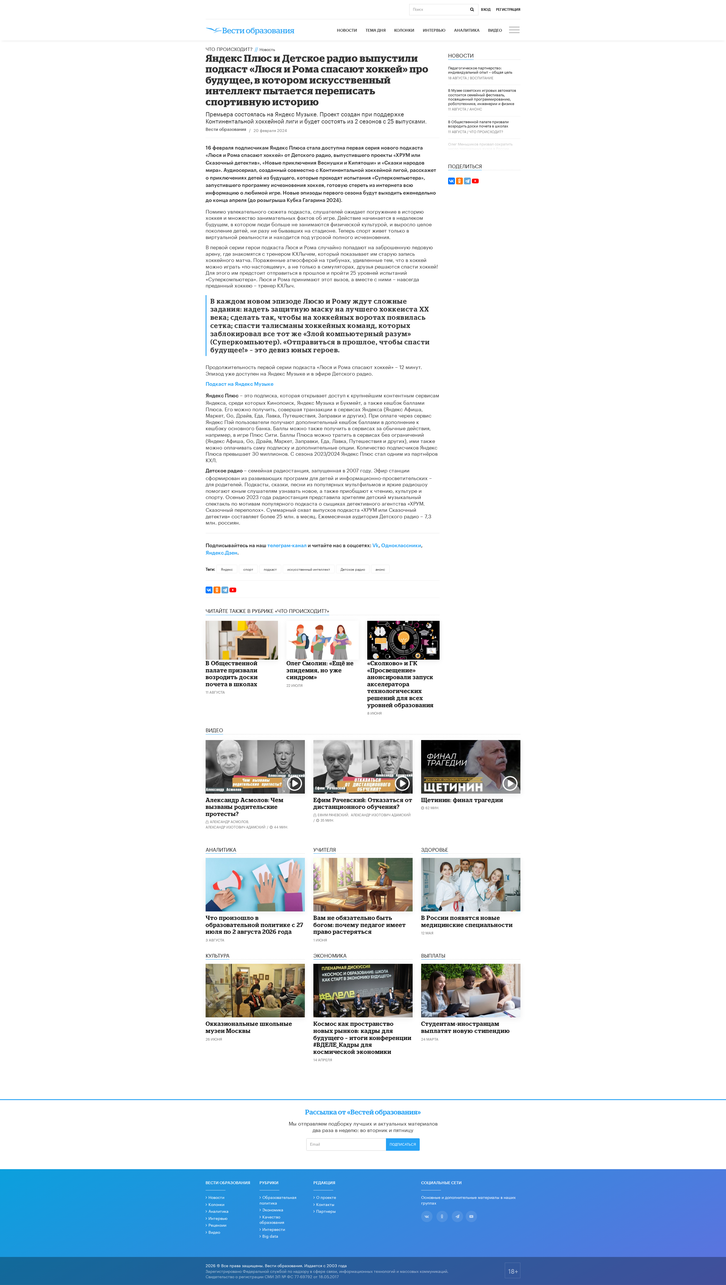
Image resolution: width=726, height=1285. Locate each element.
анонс (380, 569)
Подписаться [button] (403, 1145)
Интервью (434, 31)
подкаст (270, 569)
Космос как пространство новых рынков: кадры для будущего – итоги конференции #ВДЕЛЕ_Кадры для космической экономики (362, 1037)
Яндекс (227, 569)
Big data (270, 1236)
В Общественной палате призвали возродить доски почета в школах (232, 673)
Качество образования (271, 1219)
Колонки (404, 31)
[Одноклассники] (217, 590)
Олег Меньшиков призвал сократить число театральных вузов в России (480, 146)
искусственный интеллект (308, 569)
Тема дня (376, 31)
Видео (495, 31)
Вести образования (226, 129)
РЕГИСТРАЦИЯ (508, 9)
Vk (375, 545)
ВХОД (486, 9)
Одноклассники (401, 545)
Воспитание (481, 77)
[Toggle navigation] (514, 30)
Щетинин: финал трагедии (462, 799)
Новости (347, 31)
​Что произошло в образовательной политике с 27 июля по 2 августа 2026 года (254, 924)
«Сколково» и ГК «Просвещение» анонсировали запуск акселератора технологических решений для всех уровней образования (400, 684)
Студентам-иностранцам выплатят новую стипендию (465, 1027)
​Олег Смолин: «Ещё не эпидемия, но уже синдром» (320, 670)
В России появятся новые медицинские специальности (467, 921)
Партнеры (326, 1211)
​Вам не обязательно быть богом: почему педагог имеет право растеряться (359, 924)
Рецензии (217, 1225)
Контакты (325, 1204)
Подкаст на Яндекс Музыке (239, 384)
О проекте (326, 1197)
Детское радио (353, 569)
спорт (248, 569)
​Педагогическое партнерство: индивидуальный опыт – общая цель (480, 70)
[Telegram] (224, 590)
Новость (267, 49)
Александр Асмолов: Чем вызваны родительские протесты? (245, 806)
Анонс (475, 108)
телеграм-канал (287, 545)
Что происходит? (229, 48)
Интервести (273, 1229)
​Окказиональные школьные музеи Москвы (249, 1027)
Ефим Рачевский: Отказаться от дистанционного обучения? (362, 803)
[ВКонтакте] (209, 590)
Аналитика (467, 31)
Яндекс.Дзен (221, 552)
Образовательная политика (277, 1200)
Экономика (272, 1209)
